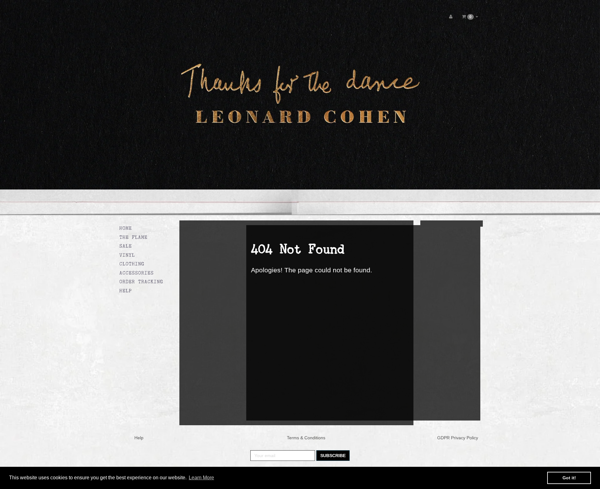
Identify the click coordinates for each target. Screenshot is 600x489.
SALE (125, 246)
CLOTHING (131, 263)
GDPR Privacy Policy (457, 437)
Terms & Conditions (306, 437)
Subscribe (333, 455)
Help (138, 437)
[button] (470, 16)
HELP (125, 290)
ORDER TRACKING (141, 281)
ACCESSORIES (136, 272)
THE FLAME (133, 237)
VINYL (127, 255)
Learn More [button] (201, 477)
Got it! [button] (569, 477)
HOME (125, 228)
